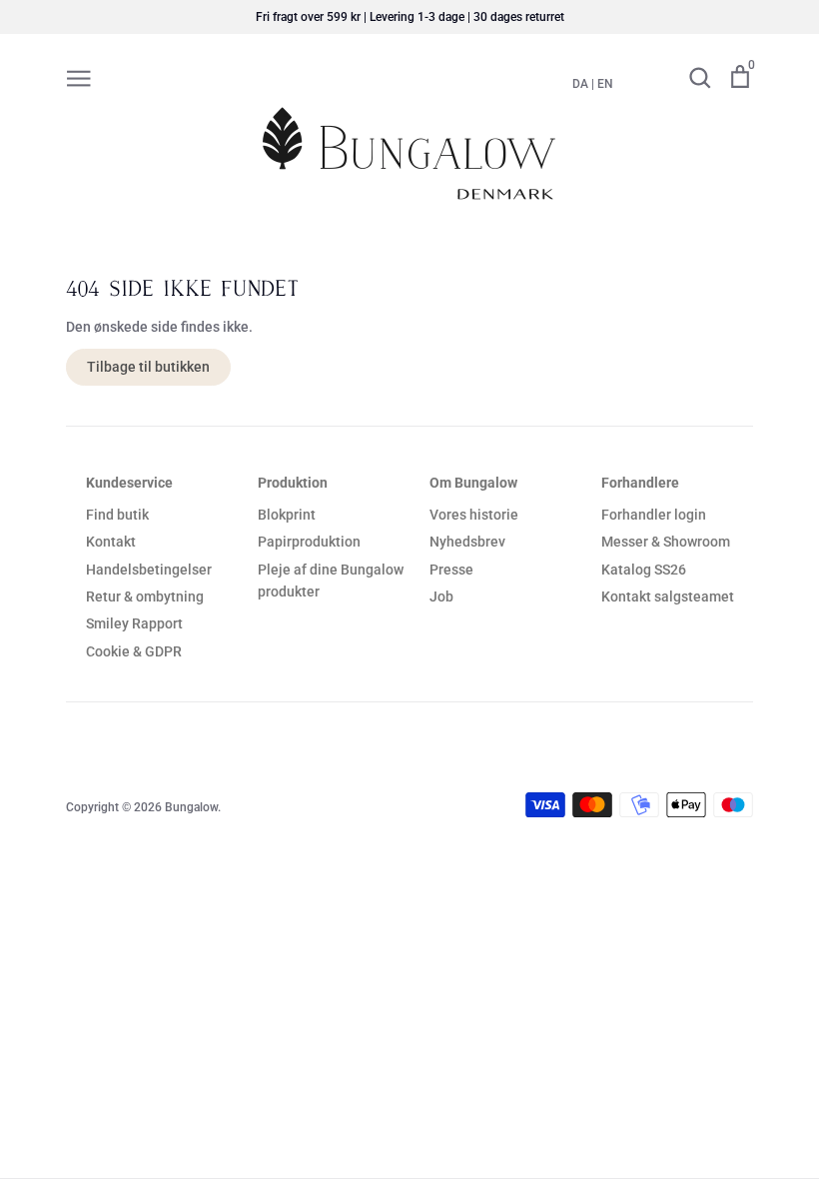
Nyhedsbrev (467, 542)
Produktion (293, 483)
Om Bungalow (473, 483)
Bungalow (191, 807)
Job (441, 596)
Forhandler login (653, 515)
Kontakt (111, 542)
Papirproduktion (309, 542)
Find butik (117, 515)
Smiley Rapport (134, 623)
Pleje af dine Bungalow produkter (331, 580)
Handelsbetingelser (149, 570)
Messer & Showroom (665, 542)
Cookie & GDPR (134, 651)
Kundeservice (129, 483)
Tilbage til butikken (148, 367)
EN (605, 84)
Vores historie (473, 515)
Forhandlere (640, 483)
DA (580, 84)
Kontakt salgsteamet (667, 596)
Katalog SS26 (643, 570)
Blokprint (287, 515)
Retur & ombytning (145, 596)
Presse (451, 570)
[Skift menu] (79, 77)
